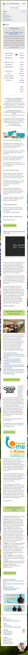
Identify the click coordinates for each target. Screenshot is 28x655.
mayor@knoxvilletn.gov (7, 16)
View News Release (7, 500)
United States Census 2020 (9, 579)
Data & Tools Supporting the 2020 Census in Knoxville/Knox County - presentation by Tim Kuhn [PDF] (14, 356)
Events (5, 623)
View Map (5, 643)
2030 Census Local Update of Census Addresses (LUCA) (14, 33)
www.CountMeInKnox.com (10, 485)
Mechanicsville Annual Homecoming (12, 626)
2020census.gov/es (14, 180)
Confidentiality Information (9, 589)
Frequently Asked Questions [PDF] (11, 588)
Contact (5, 637)
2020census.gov (8, 57)
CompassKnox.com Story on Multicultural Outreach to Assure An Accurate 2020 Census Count (13, 366)
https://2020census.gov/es (9, 219)
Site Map (11, 643)
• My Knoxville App (7, 633)
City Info (5, 629)
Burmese (12, 372)
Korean (17, 372)
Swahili (5, 373)
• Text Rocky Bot (7, 634)
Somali (21, 372)
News (4, 617)
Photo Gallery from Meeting (10, 353)
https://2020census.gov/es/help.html (11, 212)
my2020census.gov (8, 66)
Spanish (8, 372)
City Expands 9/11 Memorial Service (11, 620)
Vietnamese (12, 373)
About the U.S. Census (8, 586)
